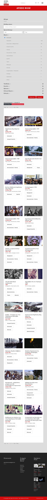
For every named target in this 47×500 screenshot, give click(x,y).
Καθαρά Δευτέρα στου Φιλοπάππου (31, 383)
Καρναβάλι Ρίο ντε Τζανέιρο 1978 (33, 282)
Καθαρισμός (32, 97)
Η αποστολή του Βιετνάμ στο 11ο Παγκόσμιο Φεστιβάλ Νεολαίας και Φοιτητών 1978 (33, 419)
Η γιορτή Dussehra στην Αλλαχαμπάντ (32, 249)
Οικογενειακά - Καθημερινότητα (30, 393)
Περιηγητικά (29, 167)
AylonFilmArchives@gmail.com (9, 462)
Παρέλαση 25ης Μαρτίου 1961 (12, 129)
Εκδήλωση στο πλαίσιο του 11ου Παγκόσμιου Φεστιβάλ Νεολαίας (13, 419)
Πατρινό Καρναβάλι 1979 (32, 129)
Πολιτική (9, 329)
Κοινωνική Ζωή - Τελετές (32, 137)
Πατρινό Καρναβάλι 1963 (12, 219)
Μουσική (17, 295)
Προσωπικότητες (11, 292)
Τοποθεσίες (22, 470)
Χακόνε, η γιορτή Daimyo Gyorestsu (12, 249)
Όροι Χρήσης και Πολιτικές (23, 498)
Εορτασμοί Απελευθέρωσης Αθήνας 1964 (33, 219)
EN (38, 2)
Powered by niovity (39, 498)
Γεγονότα (22, 472)
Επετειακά (9, 136)
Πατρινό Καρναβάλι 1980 (12, 159)
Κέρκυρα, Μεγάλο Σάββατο (12, 351)
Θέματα (21, 469)
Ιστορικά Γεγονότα (11, 139)
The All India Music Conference (10, 282)
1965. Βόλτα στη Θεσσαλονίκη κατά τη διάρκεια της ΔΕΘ (36, 485)
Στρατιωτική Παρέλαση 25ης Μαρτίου (33, 315)
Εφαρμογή (39, 97)
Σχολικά (18, 194)
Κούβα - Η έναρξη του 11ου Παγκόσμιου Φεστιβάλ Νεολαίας (12, 316)
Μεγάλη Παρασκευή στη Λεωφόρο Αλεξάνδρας (32, 351)
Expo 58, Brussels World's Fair (33, 159)
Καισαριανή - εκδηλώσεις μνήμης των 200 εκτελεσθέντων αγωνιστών (13, 384)
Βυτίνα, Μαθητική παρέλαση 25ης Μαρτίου (13, 187)
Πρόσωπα (22, 465)
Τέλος (17, 107)
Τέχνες (38, 167)
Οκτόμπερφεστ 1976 (31, 187)
